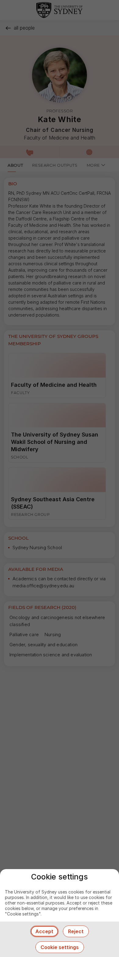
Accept (44, 931)
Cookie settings (60, 947)
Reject (76, 931)
